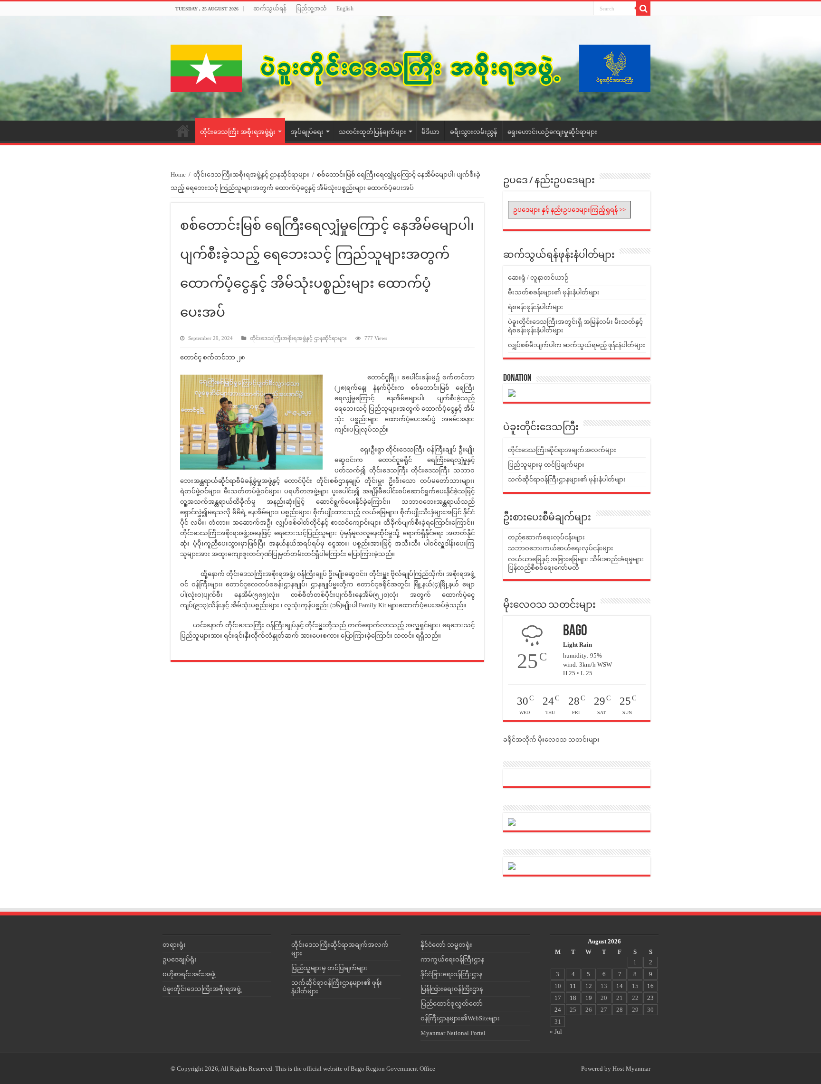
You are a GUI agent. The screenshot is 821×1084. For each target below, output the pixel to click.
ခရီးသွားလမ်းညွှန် (473, 131)
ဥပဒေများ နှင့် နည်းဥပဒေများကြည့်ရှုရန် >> (569, 209)
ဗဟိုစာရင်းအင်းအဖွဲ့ (188, 974)
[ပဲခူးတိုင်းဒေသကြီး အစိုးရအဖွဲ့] (410, 68)
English (344, 8)
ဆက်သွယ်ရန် (269, 8)
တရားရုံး (174, 944)
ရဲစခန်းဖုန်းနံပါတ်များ (535, 307)
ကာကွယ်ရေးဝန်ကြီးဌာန (452, 959)
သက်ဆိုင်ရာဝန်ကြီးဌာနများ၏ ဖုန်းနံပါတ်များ (567, 479)
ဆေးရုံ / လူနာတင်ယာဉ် (538, 277)
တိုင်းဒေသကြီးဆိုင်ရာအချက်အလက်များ (562, 449)
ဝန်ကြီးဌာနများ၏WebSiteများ (460, 1018)
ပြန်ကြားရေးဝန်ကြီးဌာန (451, 988)
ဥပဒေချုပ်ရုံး (179, 959)
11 (573, 986)
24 (557, 1009)
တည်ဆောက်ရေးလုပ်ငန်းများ (546, 537)
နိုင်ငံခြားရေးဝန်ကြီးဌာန (451, 974)
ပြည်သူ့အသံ (311, 8)
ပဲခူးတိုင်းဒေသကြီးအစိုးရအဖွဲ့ (201, 988)
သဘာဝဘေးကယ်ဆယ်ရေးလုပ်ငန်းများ (560, 548)
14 (619, 986)
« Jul (556, 1031)
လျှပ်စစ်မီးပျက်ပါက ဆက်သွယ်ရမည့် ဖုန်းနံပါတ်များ (576, 345)
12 (588, 986)
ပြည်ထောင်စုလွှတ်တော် (451, 1003)
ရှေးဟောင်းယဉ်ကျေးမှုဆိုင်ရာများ (552, 131)
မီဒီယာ (430, 131)
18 (573, 997)
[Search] (643, 8)
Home (183, 131)
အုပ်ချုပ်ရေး (307, 131)
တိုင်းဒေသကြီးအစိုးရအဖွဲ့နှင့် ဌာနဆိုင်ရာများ (251, 174)
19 (588, 997)
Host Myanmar (631, 1068)
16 (650, 986)
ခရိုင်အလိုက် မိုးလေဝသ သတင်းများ (551, 739)
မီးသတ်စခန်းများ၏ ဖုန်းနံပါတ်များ (554, 292)
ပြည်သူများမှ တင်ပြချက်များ (546, 464)
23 (650, 997)
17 (557, 997)
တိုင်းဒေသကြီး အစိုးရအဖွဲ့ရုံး (238, 131)
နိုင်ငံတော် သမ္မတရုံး (446, 944)
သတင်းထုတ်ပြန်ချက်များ (372, 131)
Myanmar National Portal (453, 1033)
